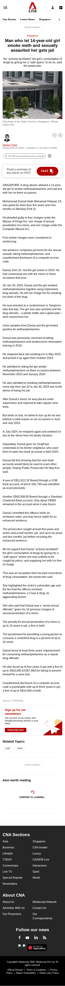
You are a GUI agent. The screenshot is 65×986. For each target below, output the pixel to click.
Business (8, 847)
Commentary (10, 865)
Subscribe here (15, 730)
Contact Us (39, 907)
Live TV (7, 871)
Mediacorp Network (45, 901)
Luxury (37, 853)
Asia (5, 841)
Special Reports (12, 877)
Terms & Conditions (36, 970)
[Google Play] (19, 946)
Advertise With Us (14, 907)
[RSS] (44, 938)
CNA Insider (40, 847)
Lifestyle (8, 853)
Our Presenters (12, 914)
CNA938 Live (41, 859)
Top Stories (9, 19)
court (7, 748)
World (36, 877)
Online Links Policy (49, 973)
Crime (20, 748)
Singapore (45, 19)
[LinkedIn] (36, 938)
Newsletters (10, 883)
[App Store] (24, 946)
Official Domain (15, 970)
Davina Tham (10, 144)
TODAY (7, 859)
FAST (44, 171)
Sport (36, 871)
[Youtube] (27, 938)
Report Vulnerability (26, 973)
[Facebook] (19, 938)
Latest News (27, 19)
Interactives (40, 865)
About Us (8, 901)
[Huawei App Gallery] (37, 947)
